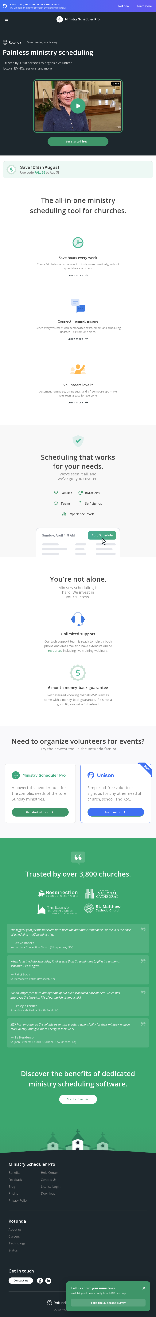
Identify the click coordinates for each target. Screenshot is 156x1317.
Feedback (15, 1180)
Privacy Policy (18, 1200)
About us (15, 1229)
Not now (123, 6)
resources (55, 650)
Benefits (14, 1172)
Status (13, 1250)
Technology (17, 1243)
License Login (50, 1186)
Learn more (144, 6)
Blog (12, 1186)
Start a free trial (78, 1099)
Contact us (21, 1280)
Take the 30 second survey (108, 1303)
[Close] (144, 1288)
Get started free (37, 812)
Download (48, 1193)
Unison (18, 7)
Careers (14, 1236)
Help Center (49, 1172)
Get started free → (78, 141)
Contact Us (49, 1180)
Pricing (13, 1193)
